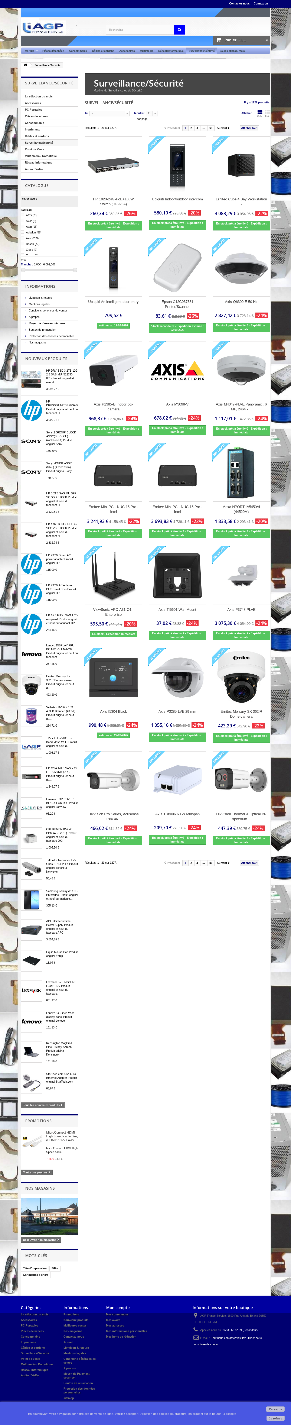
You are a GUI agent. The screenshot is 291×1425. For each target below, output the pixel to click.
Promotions (38, 1120)
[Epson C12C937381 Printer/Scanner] (177, 267)
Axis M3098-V (177, 404)
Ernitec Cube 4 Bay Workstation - (241, 201)
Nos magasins (37, 342)
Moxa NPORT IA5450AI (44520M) (241, 509)
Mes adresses (115, 1325)
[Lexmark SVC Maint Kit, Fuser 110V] (31, 991)
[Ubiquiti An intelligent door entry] (113, 267)
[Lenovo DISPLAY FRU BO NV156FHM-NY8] (31, 654)
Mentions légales (39, 304)
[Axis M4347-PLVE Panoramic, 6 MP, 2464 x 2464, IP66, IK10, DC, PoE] (241, 370)
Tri (86, 113)
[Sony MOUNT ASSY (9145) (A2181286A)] (31, 472)
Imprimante (32, 129)
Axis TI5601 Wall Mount (177, 610)
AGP (31, 221)
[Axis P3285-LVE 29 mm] (177, 677)
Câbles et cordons (103, 50)
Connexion (261, 3)
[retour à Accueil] (25, 65)
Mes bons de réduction (121, 1336)
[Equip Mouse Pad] (31, 961)
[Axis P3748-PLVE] (241, 575)
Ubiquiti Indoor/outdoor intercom (177, 199)
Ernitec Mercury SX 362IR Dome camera (241, 714)
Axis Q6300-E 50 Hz (241, 302)
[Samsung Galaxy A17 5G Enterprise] (31, 900)
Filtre (55, 1268)
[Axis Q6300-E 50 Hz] (241, 267)
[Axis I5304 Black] (113, 677)
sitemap (68, 1398)
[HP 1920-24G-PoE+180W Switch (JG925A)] (113, 165)
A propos (34, 317)
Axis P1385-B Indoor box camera (113, 406)
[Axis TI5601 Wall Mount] (177, 575)
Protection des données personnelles (51, 336)
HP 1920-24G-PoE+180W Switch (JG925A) (113, 201)
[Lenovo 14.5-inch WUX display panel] (31, 1022)
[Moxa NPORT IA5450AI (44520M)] (241, 473)
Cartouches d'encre (35, 1274)
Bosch (32, 244)
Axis (32, 238)
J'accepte (275, 1409)
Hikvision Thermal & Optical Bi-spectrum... (241, 816)
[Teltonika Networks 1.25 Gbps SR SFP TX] (31, 869)
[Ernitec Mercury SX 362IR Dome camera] (31, 685)
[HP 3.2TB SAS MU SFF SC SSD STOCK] (31, 502)
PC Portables (33, 109)
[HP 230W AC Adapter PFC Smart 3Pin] (31, 594)
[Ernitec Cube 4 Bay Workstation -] (241, 165)
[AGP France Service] (60, 27)
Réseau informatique (171, 50)
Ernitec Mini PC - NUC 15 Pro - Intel (113, 509)
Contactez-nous (239, 3)
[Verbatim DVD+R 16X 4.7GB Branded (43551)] (31, 716)
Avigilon (33, 232)
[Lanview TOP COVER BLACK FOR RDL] (31, 808)
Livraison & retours (40, 297)
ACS (31, 215)
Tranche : (27, 264)
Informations (40, 286)
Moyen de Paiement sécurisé (46, 323)
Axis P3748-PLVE (241, 610)
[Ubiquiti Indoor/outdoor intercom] (177, 165)
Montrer (139, 113)
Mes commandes (117, 1314)
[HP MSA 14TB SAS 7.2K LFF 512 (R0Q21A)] (31, 777)
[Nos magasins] (49, 1216)
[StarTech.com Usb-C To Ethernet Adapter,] (31, 1082)
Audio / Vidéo (34, 169)
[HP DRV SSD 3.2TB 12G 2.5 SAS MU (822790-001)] (31, 379)
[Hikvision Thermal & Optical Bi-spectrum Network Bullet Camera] (241, 780)
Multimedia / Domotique (41, 156)
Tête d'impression (35, 1268)
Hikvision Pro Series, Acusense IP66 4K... (113, 816)
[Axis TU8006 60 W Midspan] (177, 780)
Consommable (78, 50)
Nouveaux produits (46, 358)
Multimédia (146, 50)
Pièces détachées (53, 50)
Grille (259, 116)
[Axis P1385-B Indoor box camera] (113, 370)
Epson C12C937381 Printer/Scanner (177, 304)
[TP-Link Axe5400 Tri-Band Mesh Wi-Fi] (31, 747)
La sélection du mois (232, 50)
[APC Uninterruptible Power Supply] (31, 930)
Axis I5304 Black (113, 712)
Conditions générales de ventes (48, 310)
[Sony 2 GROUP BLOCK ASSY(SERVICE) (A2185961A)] (31, 441)
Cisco (31, 249)
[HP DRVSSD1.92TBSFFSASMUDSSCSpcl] (31, 410)
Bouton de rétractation (42, 329)
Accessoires (127, 50)
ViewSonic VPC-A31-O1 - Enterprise (113, 612)
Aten (31, 226)
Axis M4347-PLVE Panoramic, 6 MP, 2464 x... (241, 406)
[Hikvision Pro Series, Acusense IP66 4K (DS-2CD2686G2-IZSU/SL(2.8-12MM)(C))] (113, 780)
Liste (267, 116)
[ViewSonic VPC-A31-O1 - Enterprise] (113, 575)
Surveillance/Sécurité (202, 50)
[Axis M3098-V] (177, 370)
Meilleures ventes (74, 1325)
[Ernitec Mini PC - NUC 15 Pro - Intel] (113, 473)
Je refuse (275, 1418)
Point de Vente (34, 149)
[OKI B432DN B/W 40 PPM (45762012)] (31, 838)
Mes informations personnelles (126, 1331)
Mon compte (118, 1307)
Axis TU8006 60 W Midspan (177, 814)
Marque (28, 51)
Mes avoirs (113, 1320)
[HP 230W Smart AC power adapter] (31, 564)
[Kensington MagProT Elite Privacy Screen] (31, 1052)
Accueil (68, 1342)
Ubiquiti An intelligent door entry (113, 302)
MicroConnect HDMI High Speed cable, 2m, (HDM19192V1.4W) (62, 1136)
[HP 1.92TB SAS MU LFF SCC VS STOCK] (31, 533)
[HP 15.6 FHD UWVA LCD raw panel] (31, 624)
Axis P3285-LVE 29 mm (177, 712)
